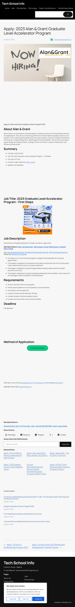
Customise (12, 599)
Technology (37, 247)
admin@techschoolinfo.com (62, 39)
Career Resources (25, 387)
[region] (25, 593)
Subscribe (65, 444)
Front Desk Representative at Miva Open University (23, 514)
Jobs (19, 247)
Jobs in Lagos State (60, 426)
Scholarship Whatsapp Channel (36, 252)
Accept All (38, 599)
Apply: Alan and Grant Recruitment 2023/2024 (37, 454)
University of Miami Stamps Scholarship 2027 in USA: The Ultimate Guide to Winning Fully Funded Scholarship (36, 498)
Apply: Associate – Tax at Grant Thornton (59, 454)
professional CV (26, 383)
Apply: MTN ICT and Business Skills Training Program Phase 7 (60, 467)
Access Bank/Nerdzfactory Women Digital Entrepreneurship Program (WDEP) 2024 (36, 469)
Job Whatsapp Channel (15, 252)
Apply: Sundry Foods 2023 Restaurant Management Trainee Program (48, 546)
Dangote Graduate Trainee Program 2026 (19, 506)
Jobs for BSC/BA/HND (43, 426)
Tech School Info (13, 4)
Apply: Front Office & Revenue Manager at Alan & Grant (13, 455)
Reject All (26, 599)
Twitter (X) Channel (19, 254)
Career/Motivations (50, 247)
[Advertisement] (37, 107)
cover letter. (58, 383)
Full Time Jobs (25, 426)
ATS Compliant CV (39, 383)
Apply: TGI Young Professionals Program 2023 (16, 546)
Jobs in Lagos (30, 162)
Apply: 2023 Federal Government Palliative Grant (13, 467)
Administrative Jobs (11, 426)
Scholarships (27, 247)
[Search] (68, 14)
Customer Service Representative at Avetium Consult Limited (27, 521)
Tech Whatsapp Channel (58, 252)
